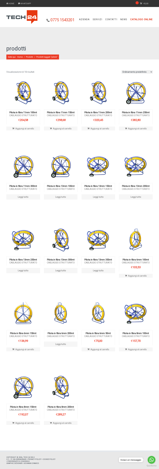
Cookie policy (49, 459)
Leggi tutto (23, 197)
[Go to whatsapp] (151, 460)
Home (20, 57)
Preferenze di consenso (18, 461)
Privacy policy (34, 459)
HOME (11, 3)
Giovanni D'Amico (31, 463)
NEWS (123, 19)
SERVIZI (97, 19)
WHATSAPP (25, 3)
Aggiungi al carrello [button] (24, 128)
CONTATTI (111, 19)
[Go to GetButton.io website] (152, 466)
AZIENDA (84, 19)
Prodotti (29, 57)
